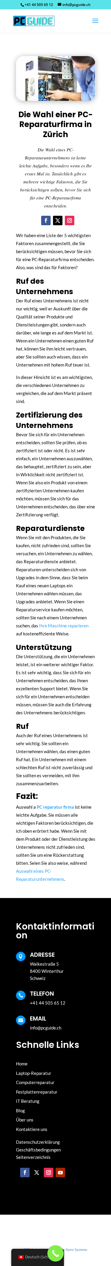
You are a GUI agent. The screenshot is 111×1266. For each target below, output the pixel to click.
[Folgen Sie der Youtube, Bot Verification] (60, 1172)
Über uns (24, 1119)
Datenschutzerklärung (38, 1142)
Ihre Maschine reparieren (64, 625)
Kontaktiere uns (31, 1129)
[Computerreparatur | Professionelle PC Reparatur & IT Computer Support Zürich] (34, 20)
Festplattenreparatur (36, 1091)
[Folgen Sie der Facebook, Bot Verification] (46, 220)
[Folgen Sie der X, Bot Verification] (57, 220)
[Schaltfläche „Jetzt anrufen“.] (55, 1253)
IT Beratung (27, 1101)
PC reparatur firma (55, 807)
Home (22, 1063)
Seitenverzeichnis (33, 1157)
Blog (20, 1110)
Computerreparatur (35, 1082)
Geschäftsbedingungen (38, 1149)
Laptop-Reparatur (33, 1073)
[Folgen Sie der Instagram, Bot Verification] (69, 220)
